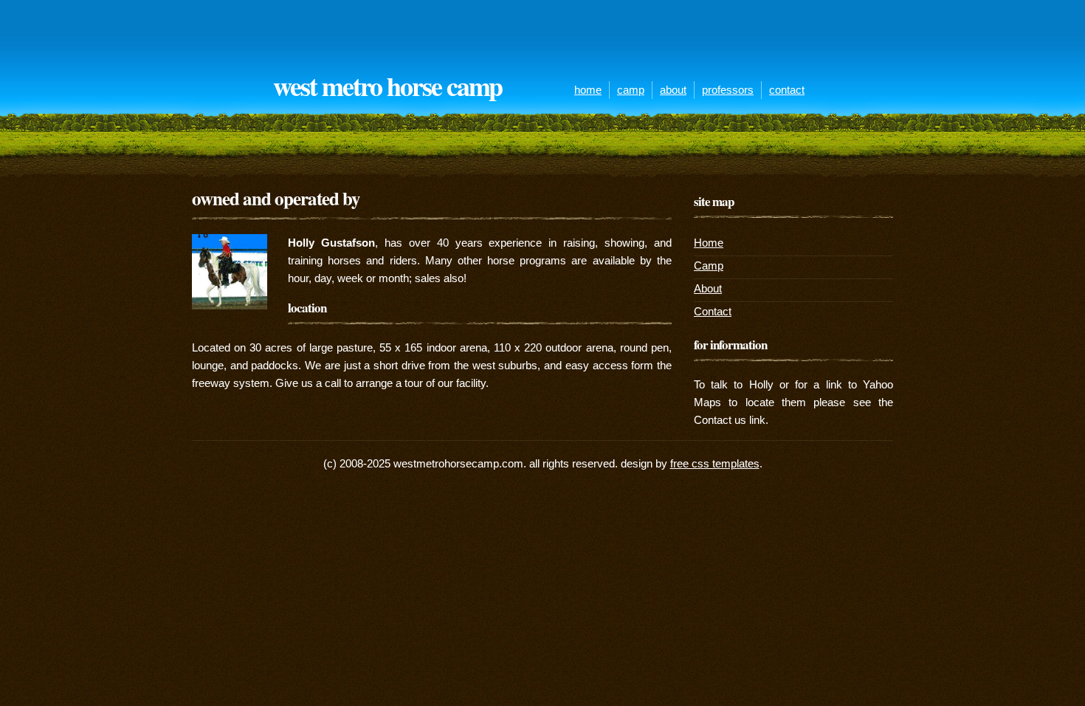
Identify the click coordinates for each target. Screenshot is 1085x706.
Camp (630, 89)
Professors (728, 89)
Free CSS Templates (715, 463)
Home (588, 89)
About (673, 89)
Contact (787, 89)
